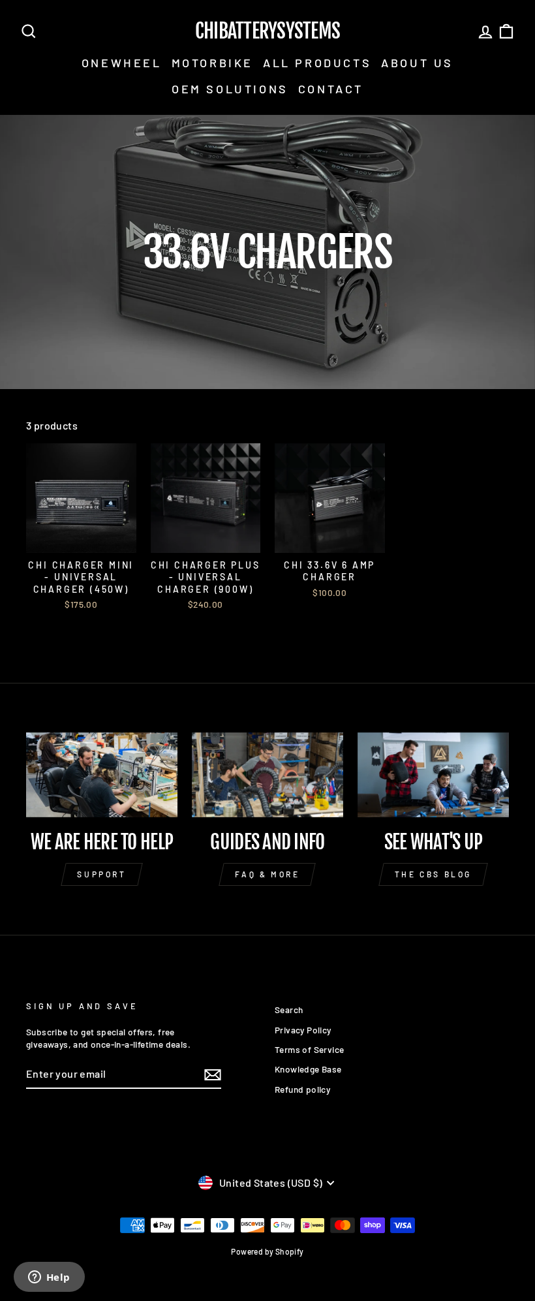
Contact (330, 89)
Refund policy (302, 1089)
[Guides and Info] (267, 774)
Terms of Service (309, 1049)
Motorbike (212, 62)
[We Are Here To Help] (101, 774)
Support (101, 874)
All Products (317, 62)
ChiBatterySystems (267, 31)
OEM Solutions (230, 89)
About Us (417, 62)
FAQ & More (267, 874)
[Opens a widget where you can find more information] (49, 1278)
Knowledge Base (308, 1068)
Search (289, 1009)
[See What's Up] (433, 774)
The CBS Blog (433, 874)
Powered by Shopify (267, 1251)
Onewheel (122, 62)
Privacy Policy (303, 1029)
